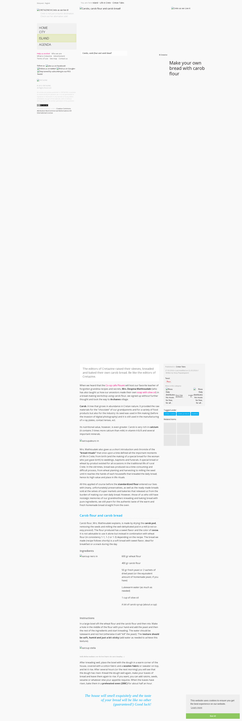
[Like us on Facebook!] (56, 65)
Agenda (45, 44)
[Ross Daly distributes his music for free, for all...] (170, 397)
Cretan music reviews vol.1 (194, 427)
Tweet (167, 378)
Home (43, 28)
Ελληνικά (40, 3)
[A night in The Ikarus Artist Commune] (198, 397)
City (42, 32)
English (47, 3)
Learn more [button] (196, 707)
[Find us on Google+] (65, 68)
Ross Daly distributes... (180, 396)
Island (44, 38)
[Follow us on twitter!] (46, 68)
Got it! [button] (213, 716)
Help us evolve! (43, 53)
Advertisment (59, 56)
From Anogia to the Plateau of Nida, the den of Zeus (182, 427)
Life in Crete (105, 2)
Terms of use (42, 58)
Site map (53, 58)
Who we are (57, 53)
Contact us (63, 58)
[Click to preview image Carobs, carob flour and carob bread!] (100, 9)
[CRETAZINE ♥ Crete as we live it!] (52, 10)
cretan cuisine (170, 414)
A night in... (190, 396)
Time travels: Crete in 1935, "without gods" (169, 427)
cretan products (183, 414)
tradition (195, 414)
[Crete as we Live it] (180, 8)
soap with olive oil (146, 392)
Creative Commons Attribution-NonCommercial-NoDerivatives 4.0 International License (54, 110)
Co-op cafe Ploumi (115, 385)
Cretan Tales (118, 2)
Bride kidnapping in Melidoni (168, 438)
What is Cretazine (44, 56)
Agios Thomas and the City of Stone (182, 439)
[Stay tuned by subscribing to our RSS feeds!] (56, 72)
